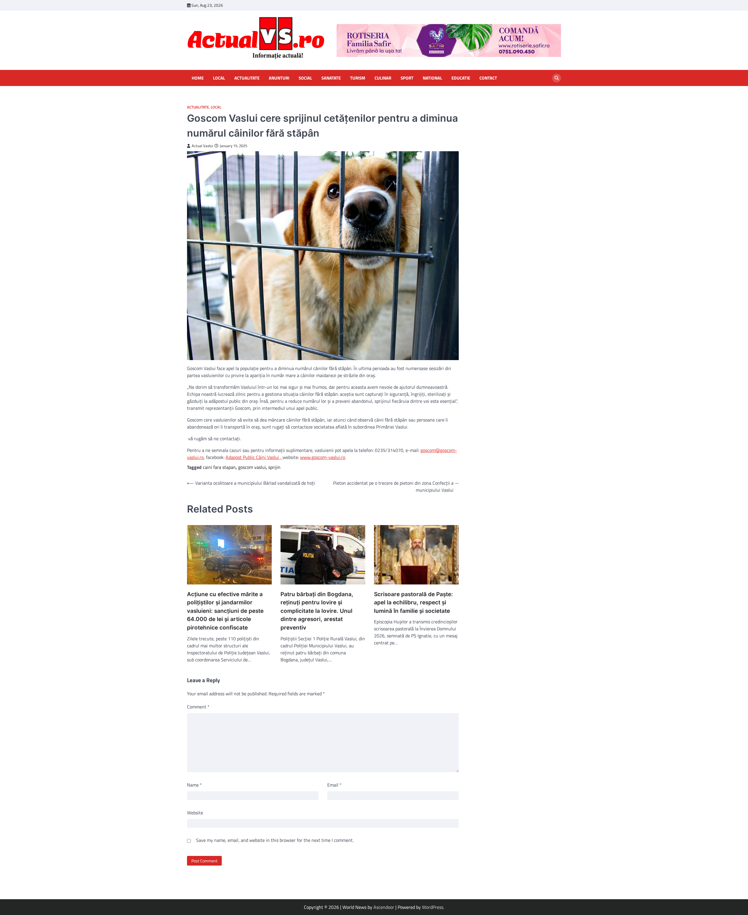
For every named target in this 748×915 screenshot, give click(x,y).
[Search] (556, 78)
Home (198, 78)
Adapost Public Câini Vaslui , (254, 457)
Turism (357, 78)
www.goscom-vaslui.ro (322, 457)
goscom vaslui (252, 467)
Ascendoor (383, 907)
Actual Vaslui (202, 146)
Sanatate (331, 78)
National (432, 78)
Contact (488, 78)
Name (194, 784)
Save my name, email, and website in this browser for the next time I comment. (275, 840)
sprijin (274, 467)
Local (219, 78)
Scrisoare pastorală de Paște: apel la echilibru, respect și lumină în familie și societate (413, 602)
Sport (407, 78)
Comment (198, 706)
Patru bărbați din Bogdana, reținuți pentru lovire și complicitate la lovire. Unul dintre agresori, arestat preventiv (316, 611)
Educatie (460, 78)
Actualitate (246, 78)
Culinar (383, 78)
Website (195, 812)
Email (334, 784)
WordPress (432, 907)
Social (305, 78)
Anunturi (279, 78)
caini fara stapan (219, 467)
